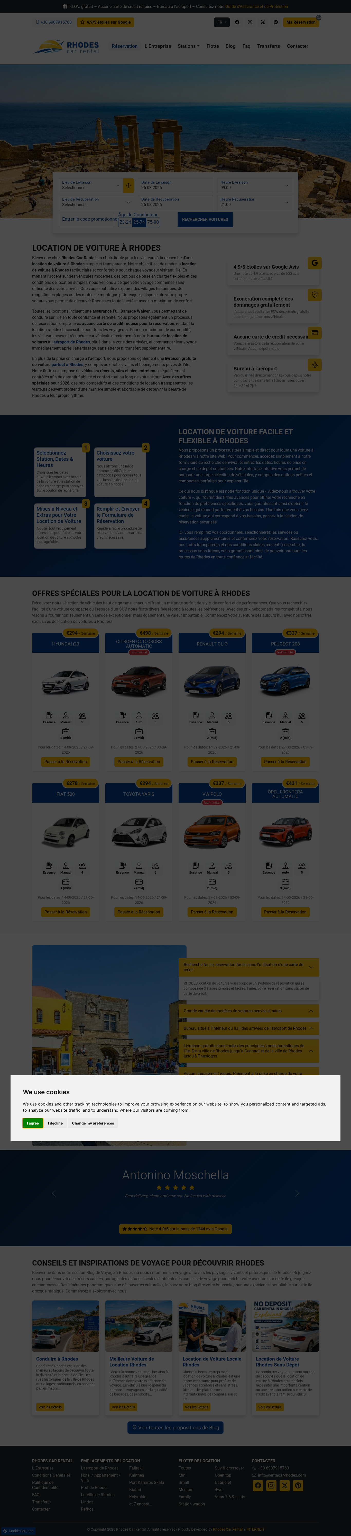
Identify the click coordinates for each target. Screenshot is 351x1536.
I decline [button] (55, 1123)
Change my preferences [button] (93, 1123)
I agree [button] (33, 1123)
